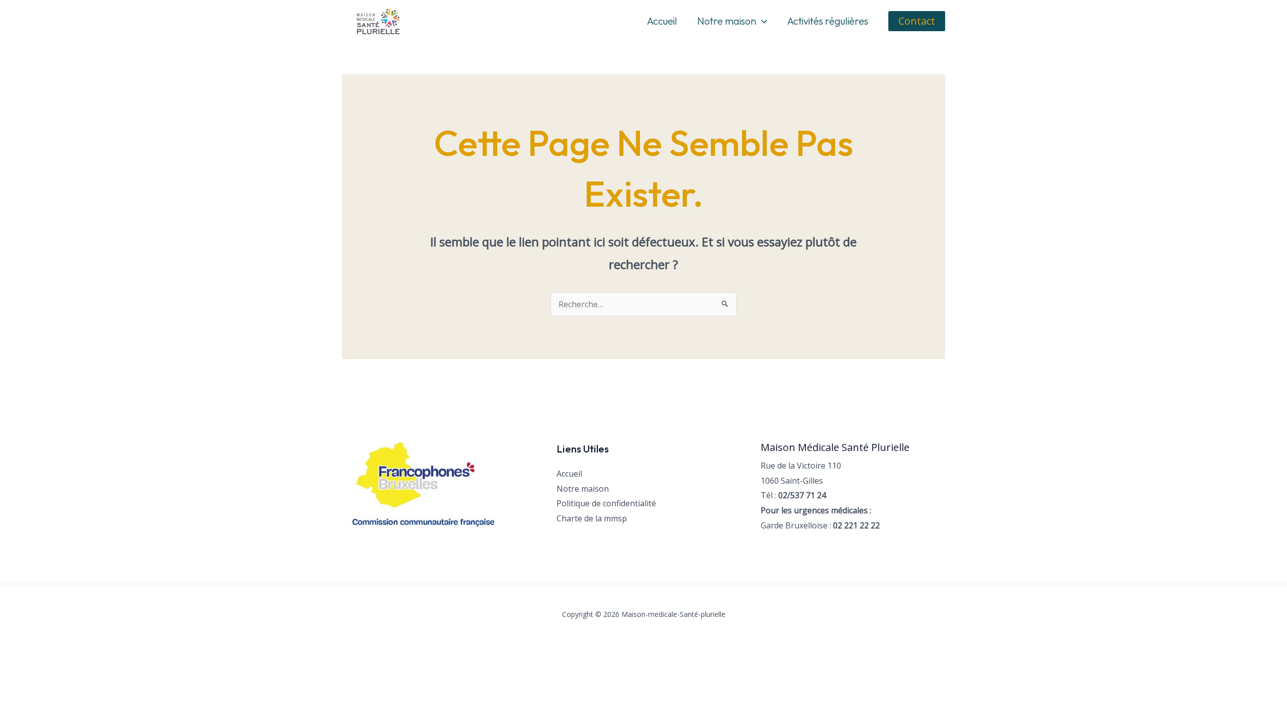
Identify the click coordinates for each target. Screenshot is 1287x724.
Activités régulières (827, 21)
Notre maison (726, 21)
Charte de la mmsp (592, 518)
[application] (761, 21)
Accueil (662, 21)
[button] (916, 21)
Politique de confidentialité (606, 503)
